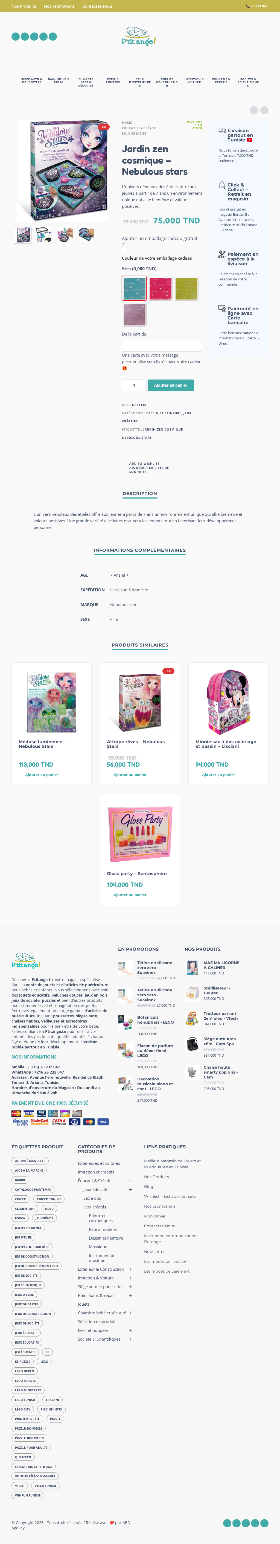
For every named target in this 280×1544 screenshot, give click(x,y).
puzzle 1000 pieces (29, 1438)
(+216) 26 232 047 (44, 1066)
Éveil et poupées (93, 1330)
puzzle (55, 1419)
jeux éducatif (26, 1333)
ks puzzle (22, 1361)
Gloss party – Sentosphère (137, 873)
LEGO (44, 1361)
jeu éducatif (25, 1352)
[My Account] (249, 36)
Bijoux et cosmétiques (101, 1218)
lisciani (52, 1400)
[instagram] (25, 36)
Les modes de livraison (165, 1261)
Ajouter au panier (170, 385)
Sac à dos (92, 1198)
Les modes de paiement (167, 1271)
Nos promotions (59, 6)
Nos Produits (23, 6)
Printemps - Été (27, 1419)
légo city (22, 1409)
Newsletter (154, 1251)
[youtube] (43, 36)
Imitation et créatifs (96, 1171)
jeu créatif (44, 1218)
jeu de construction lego (36, 1266)
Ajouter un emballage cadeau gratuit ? (159, 241)
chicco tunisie (49, 1199)
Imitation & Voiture (96, 1277)
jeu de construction (32, 1256)
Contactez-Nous (98, 6)
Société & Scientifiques (99, 1338)
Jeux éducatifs (96, 1189)
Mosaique (98, 1246)
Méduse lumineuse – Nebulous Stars (42, 744)
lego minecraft (28, 1390)
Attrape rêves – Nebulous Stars (136, 744)
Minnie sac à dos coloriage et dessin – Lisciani (226, 744)
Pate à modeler (103, 1229)
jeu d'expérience (28, 1228)
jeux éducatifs (27, 1342)
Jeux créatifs (134, 133)
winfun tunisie (27, 1495)
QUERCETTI (23, 1457)
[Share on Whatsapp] (198, 467)
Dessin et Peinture (163, 413)
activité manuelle (30, 1161)
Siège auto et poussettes (100, 1286)
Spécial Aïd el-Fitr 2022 (33, 1467)
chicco (21, 1199)
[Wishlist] (218, 36)
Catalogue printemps (33, 1189)
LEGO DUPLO (24, 1371)
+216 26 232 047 (49, 1072)
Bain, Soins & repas (96, 1295)
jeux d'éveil (24, 1295)
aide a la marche (29, 1170)
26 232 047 (259, 6)
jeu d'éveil (23, 1237)
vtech (19, 1486)
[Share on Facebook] (181, 467)
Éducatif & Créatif (139, 128)
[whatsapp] (34, 36)
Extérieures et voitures (99, 1163)
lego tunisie (25, 1400)
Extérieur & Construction (101, 1269)
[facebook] (15, 36)
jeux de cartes (26, 1304)
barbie (20, 1180)
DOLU (49, 1209)
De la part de (134, 334)
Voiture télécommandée (35, 1476)
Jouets (83, 1304)
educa (20, 1218)
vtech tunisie (46, 1486)
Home (127, 122)
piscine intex (51, 1409)
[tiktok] (53, 36)
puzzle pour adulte (31, 1447)
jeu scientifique (28, 1285)
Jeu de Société (26, 1275)
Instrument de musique (102, 1258)
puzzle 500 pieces (28, 1428)
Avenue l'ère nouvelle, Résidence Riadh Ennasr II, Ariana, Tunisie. (57, 1080)
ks (47, 1352)
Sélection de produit (97, 1321)
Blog (148, 1186)
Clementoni (25, 1209)
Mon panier (155, 1216)
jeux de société (27, 1323)
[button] (234, 36)
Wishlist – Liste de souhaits (170, 1196)
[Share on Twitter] (190, 467)
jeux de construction (33, 1314)
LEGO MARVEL (25, 1381)
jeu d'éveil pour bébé (32, 1247)
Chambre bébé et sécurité (102, 1312)
